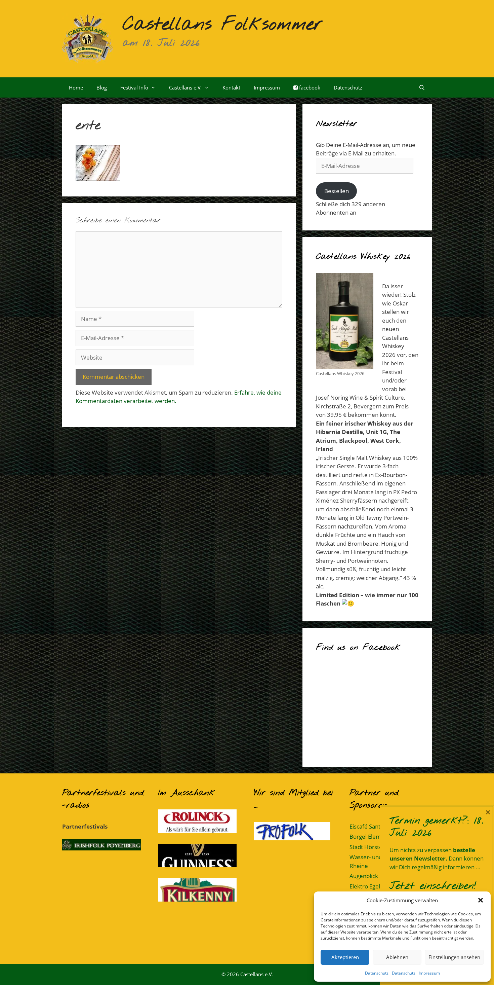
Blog (101, 87)
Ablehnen (397, 957)
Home (76, 87)
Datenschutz (376, 973)
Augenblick (363, 876)
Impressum (429, 973)
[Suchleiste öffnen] (422, 87)
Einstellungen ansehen (454, 957)
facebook (309, 87)
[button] (480, 900)
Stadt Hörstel (366, 847)
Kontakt (231, 87)
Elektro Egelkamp (372, 886)
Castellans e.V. (185, 87)
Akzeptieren (345, 957)
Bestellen (336, 191)
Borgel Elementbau (374, 836)
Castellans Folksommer (223, 24)
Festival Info (134, 87)
